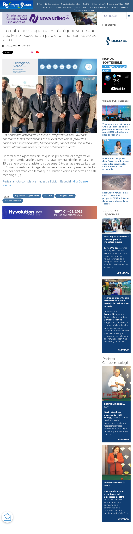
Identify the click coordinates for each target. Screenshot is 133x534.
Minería (102, 4)
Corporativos (55, 7)
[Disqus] (49, 261)
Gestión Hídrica (90, 4)
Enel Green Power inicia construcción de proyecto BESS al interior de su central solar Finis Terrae (116, 198)
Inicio (39, 4)
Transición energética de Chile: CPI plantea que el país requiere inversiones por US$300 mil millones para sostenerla (116, 129)
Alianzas (67, 7)
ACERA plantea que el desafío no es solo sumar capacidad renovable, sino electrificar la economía (116, 164)
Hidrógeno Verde (51, 4)
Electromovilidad (115, 4)
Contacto (114, 7)
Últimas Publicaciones (84, 10)
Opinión (44, 7)
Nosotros (124, 7)
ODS (127, 4)
